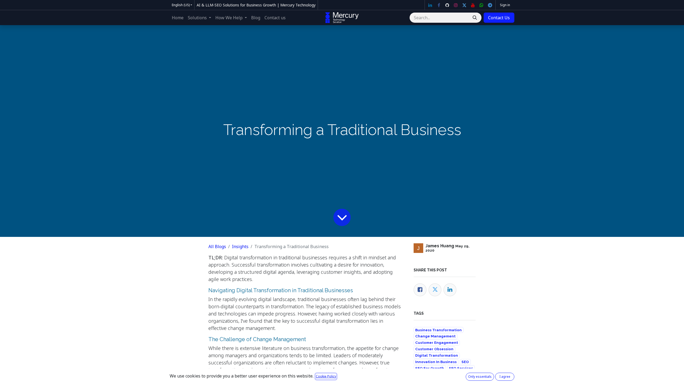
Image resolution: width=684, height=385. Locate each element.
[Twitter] (464, 5)
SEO (465, 362)
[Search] (474, 18)
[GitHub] (447, 5)
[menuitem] (178, 17)
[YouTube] (473, 5)
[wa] (481, 5)
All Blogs (217, 246)
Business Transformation (438, 330)
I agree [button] (504, 376)
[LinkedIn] (430, 5)
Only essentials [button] (480, 376)
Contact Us (499, 18)
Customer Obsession (434, 349)
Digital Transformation (436, 355)
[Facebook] (438, 5)
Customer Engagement (436, 342)
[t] (490, 5)
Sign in (505, 5)
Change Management (435, 336)
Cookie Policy (326, 376)
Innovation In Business (436, 362)
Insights (240, 246)
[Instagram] (456, 5)
